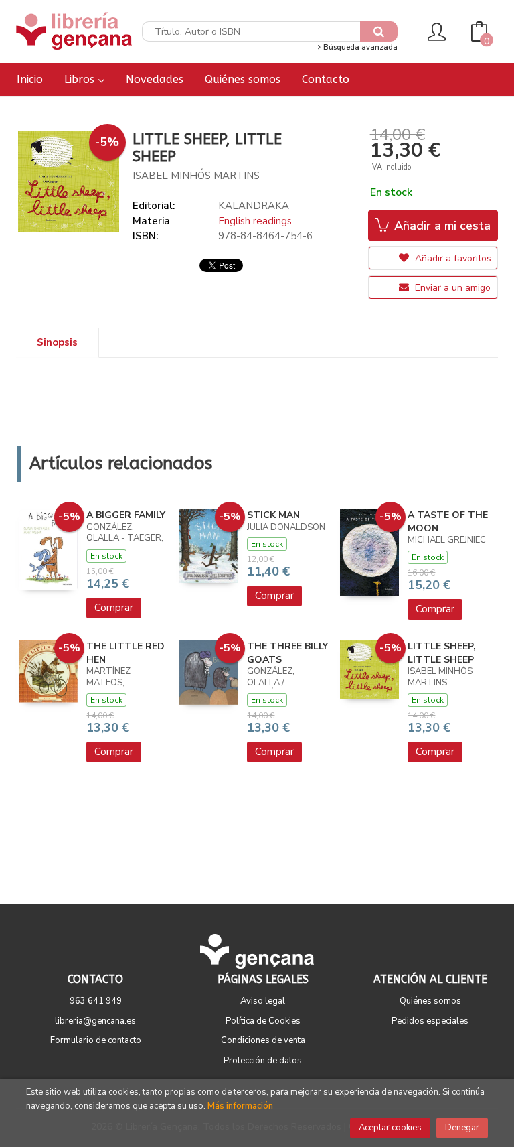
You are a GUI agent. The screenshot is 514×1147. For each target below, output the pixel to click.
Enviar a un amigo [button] (451, 287)
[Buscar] (379, 31)
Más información (240, 1106)
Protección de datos (263, 1061)
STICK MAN (273, 515)
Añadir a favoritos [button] (451, 258)
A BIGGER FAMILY (125, 515)
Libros (81, 79)
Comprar (113, 607)
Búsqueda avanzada (359, 47)
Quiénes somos (430, 1001)
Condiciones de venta (263, 1040)
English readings (255, 221)
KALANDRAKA (253, 205)
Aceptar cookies (390, 1128)
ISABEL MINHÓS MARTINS (196, 175)
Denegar (462, 1128)
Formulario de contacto (95, 1040)
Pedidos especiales (430, 1021)
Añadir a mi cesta (441, 226)
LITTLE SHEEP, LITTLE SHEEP (442, 653)
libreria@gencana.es (95, 1021)
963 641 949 (96, 1001)
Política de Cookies (263, 1021)
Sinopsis (57, 342)
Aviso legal (262, 1001)
